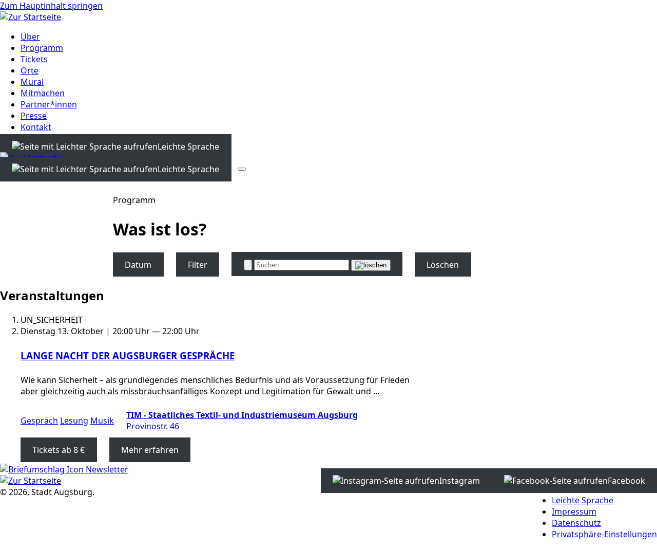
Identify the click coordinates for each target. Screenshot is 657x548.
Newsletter (106, 469)
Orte (29, 70)
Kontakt (36, 127)
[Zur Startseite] (30, 17)
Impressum (574, 511)
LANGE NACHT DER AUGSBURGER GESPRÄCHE (128, 355)
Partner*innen (49, 104)
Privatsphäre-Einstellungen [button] (604, 534)
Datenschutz (576, 522)
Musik (102, 420)
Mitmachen (43, 93)
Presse (34, 115)
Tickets (34, 59)
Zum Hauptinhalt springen (51, 5)
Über (30, 36)
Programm (42, 47)
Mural (32, 81)
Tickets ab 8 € (58, 449)
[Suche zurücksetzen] (371, 265)
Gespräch (39, 420)
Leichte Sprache (582, 500)
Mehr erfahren (150, 449)
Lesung (74, 420)
